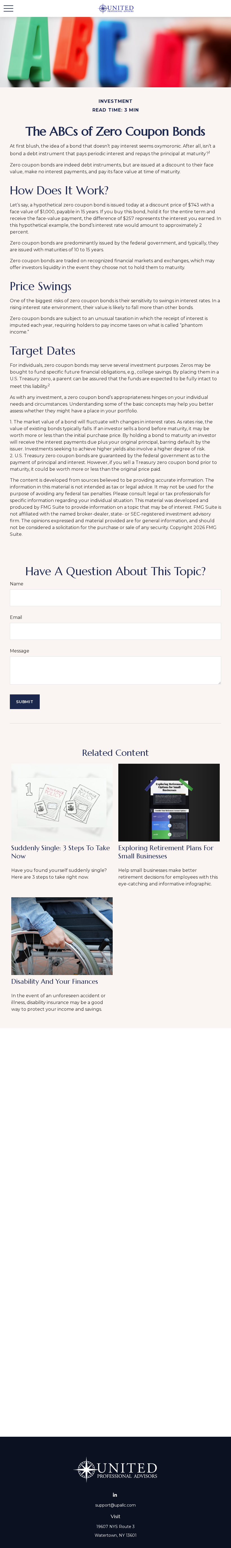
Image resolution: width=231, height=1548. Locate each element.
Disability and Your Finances (54, 981)
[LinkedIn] (115, 1495)
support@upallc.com (115, 1505)
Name (16, 584)
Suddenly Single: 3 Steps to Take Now (60, 852)
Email (16, 617)
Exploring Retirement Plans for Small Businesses (166, 852)
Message (19, 651)
